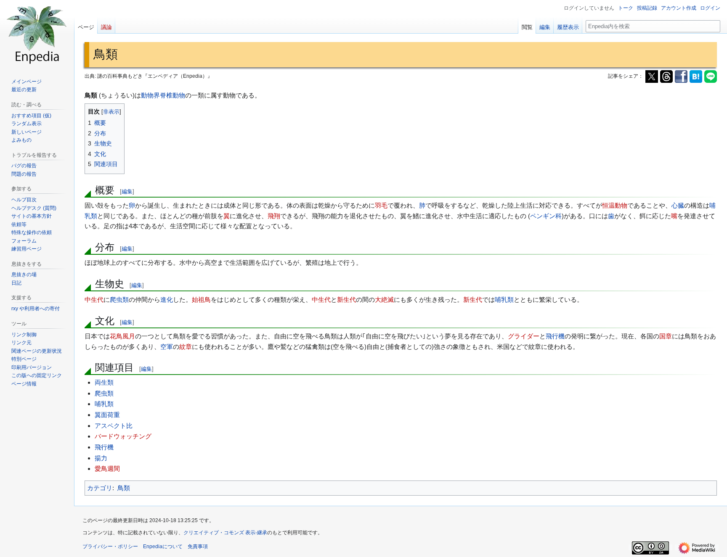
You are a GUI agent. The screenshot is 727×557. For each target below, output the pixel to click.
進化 (166, 299)
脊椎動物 (172, 95)
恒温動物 (614, 205)
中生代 (94, 299)
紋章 (185, 346)
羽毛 (381, 205)
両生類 (104, 382)
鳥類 (123, 487)
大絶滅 (384, 299)
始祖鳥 (201, 299)
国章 (665, 336)
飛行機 (555, 336)
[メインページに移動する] (37, 33)
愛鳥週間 (107, 468)
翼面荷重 (107, 414)
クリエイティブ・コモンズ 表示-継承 (225, 533)
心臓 (677, 205)
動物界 (150, 95)
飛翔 (274, 215)
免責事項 (198, 546)
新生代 (346, 299)
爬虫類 (119, 299)
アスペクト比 (114, 425)
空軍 (166, 346)
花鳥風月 (122, 336)
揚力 (101, 458)
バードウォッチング (123, 436)
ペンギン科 (546, 215)
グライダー (523, 336)
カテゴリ (99, 487)
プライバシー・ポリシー (110, 546)
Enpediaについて (163, 546)
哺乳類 (504, 299)
